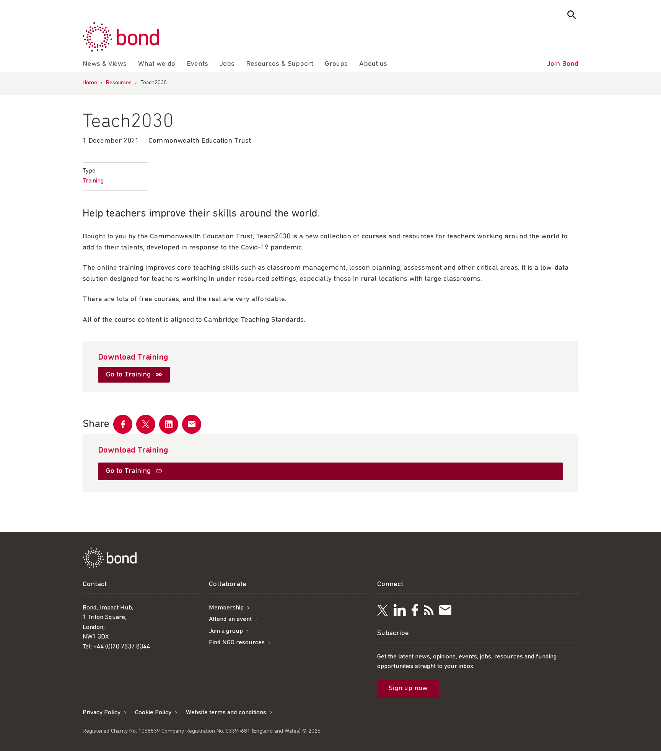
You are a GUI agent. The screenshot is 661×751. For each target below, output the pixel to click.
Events (197, 64)
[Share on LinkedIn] (168, 424)
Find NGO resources (237, 642)
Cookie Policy (153, 712)
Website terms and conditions (226, 712)
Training (93, 181)
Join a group (226, 631)
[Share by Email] (191, 424)
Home (90, 83)
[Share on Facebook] (122, 424)
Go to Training (129, 374)
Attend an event (230, 619)
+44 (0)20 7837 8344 (121, 646)
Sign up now (408, 688)
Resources (119, 83)
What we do (156, 64)
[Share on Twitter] (145, 424)
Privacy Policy (101, 712)
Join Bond (562, 64)
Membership (226, 607)
